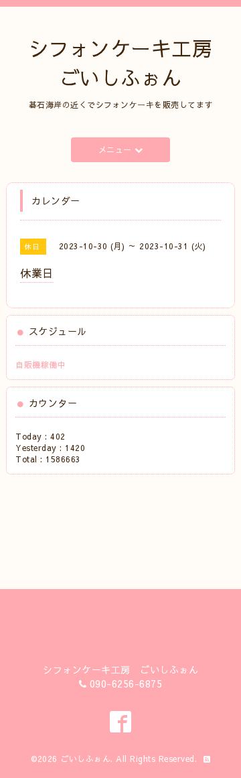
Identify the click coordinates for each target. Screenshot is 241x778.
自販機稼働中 (40, 364)
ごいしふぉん (85, 758)
